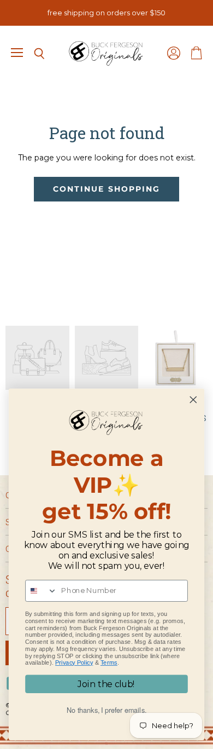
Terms (108, 662)
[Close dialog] (193, 399)
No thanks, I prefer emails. (106, 710)
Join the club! (106, 684)
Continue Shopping (106, 189)
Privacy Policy (74, 662)
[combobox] (41, 590)
